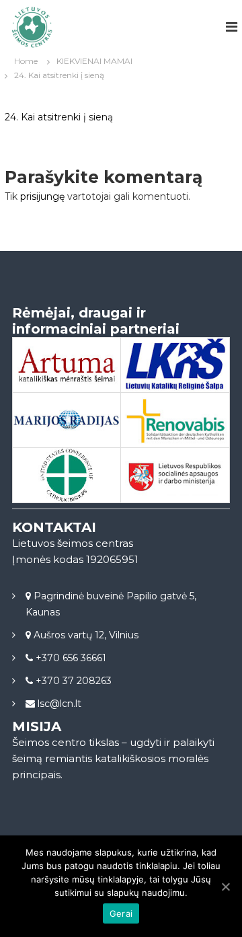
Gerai (121, 913)
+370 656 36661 (69, 658)
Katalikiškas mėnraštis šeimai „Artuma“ (66, 383)
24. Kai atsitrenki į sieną (59, 117)
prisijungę (42, 196)
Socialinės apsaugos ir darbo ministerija (175, 494)
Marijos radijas (66, 420)
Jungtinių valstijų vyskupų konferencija (66, 494)
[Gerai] (225, 886)
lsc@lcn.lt (58, 704)
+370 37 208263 (72, 681)
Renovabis (175, 421)
